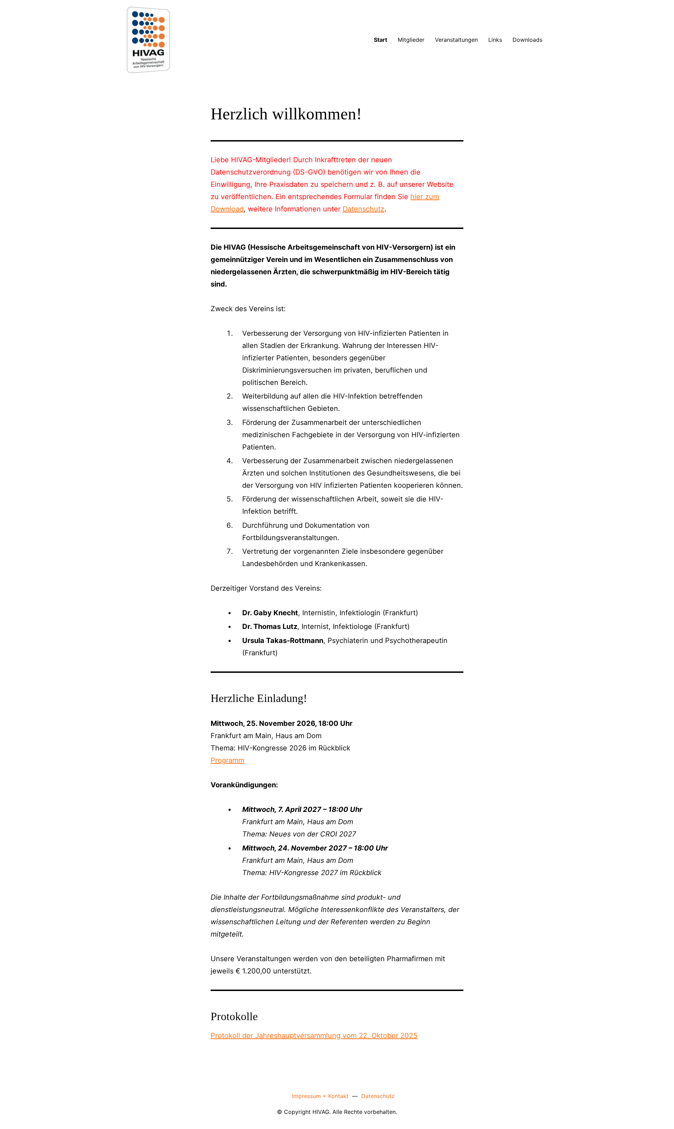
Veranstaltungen (456, 39)
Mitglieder (411, 39)
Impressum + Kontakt (320, 1096)
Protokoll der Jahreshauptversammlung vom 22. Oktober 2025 (314, 1035)
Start (380, 39)
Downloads (527, 39)
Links (495, 39)
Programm (227, 760)
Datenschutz (363, 209)
